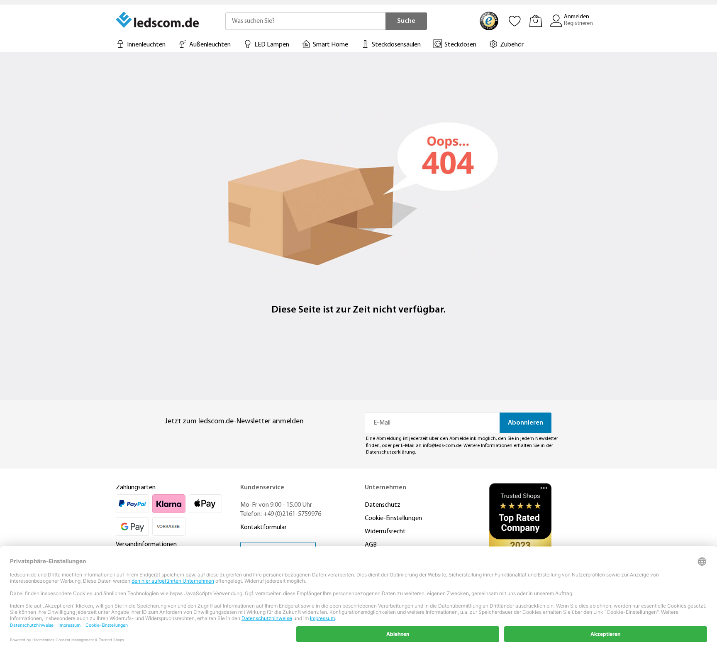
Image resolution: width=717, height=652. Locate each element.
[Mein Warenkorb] (535, 20)
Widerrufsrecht (385, 531)
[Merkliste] (515, 20)
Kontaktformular (263, 527)
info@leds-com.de (442, 445)
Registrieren (578, 23)
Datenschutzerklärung (390, 452)
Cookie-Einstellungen (393, 518)
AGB (371, 545)
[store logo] (158, 19)
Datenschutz (382, 505)
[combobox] (305, 21)
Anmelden (576, 17)
